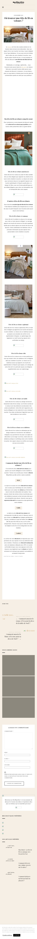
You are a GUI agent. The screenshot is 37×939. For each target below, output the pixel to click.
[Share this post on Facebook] (3, 606)
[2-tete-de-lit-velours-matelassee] (18, 148)
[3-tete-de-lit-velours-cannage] (18, 262)
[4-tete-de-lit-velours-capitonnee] (18, 301)
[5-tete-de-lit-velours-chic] (11, 383)
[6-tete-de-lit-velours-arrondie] (12, 391)
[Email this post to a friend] (17, 606)
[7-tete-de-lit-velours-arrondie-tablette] (15, 457)
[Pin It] (10, 606)
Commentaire (8, 731)
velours (10, 47)
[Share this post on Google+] (14, 606)
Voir (18, 668)
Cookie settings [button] (7, 935)
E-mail (6, 758)
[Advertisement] (18, 96)
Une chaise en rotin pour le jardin (18, 685)
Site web (7, 764)
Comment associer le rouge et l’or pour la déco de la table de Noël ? (18, 620)
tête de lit (24, 67)
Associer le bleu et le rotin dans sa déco (18, 663)
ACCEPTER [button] (16, 935)
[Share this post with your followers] (7, 606)
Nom (6, 752)
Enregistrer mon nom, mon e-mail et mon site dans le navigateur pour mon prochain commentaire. (18, 776)
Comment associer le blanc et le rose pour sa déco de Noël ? (18, 636)
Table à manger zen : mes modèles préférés (18, 706)
